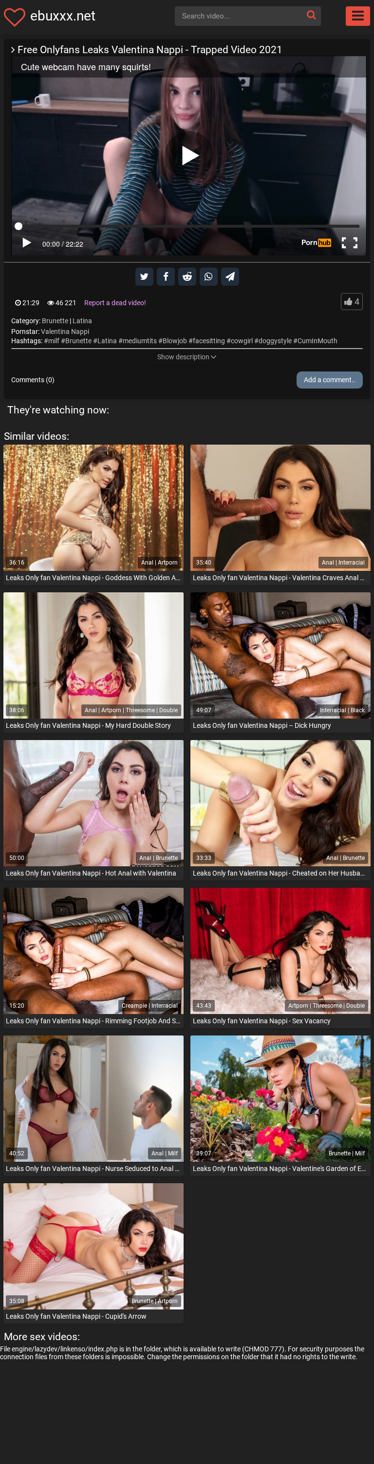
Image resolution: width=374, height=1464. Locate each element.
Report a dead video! (115, 303)
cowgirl (242, 341)
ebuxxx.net (62, 16)
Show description (183, 357)
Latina (82, 321)
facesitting (209, 341)
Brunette (55, 321)
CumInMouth (317, 341)
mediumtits (140, 341)
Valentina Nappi (65, 331)
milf (53, 341)
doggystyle (275, 341)
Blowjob (175, 341)
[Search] (311, 14)
